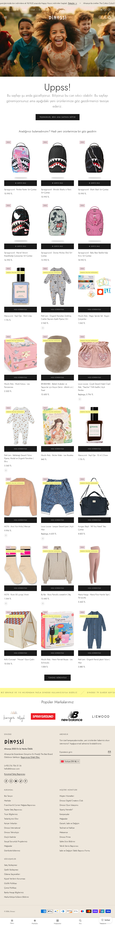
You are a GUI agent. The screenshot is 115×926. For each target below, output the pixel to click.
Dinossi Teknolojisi (11, 832)
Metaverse (64, 832)
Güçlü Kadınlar (10, 837)
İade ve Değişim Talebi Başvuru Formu (75, 850)
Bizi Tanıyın (8, 796)
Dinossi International (12, 827)
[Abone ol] (109, 752)
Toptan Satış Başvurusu (13, 809)
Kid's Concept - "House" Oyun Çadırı (19, 659)
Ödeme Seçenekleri (12, 874)
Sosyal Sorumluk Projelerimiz (15, 841)
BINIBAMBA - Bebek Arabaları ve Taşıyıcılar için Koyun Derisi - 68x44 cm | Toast (57, 387)
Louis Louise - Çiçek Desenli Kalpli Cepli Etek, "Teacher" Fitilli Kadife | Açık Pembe (94, 387)
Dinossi (12, 911)
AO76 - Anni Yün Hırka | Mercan (17, 526)
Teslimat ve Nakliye (67, 827)
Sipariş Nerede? (66, 809)
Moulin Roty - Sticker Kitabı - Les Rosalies (57, 455)
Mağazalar (8, 846)
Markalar (7, 800)
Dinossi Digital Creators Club (71, 800)
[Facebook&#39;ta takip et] (93, 9)
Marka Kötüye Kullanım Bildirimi (16, 897)
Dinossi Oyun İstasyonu (69, 805)
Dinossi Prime (65, 837)
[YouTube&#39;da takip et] (101, 9)
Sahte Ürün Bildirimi (67, 841)
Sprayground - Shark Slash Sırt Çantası (93, 189)
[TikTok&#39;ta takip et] (105, 9)
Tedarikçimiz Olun (11, 818)
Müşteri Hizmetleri (67, 796)
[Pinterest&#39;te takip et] (109, 9)
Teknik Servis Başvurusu (69, 846)
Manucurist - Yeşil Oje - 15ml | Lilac (18, 315)
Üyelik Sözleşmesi (11, 869)
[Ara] (100, 17)
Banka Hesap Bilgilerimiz (14, 892)
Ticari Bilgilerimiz (11, 814)
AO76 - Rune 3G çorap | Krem (16, 594)
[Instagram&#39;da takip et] (97, 9)
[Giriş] (105, 17)
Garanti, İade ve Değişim (69, 823)
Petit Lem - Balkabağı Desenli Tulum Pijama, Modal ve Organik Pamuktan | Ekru (19, 458)
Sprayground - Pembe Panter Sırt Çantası (20, 189)
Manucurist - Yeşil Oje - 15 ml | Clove (93, 455)
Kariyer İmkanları (10, 823)
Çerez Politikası (10, 888)
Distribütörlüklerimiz (12, 850)
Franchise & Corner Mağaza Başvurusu (19, 805)
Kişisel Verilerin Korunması (14, 878)
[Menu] (5, 17)
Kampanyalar (64, 814)
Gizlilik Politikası (10, 883)
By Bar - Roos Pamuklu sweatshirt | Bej (56, 594)
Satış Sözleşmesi (10, 865)
